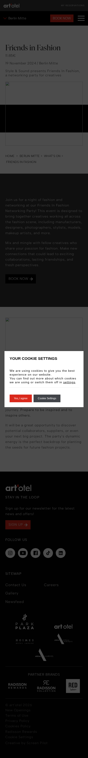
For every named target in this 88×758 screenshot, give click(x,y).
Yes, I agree (21, 398)
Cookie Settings (47, 398)
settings (69, 382)
